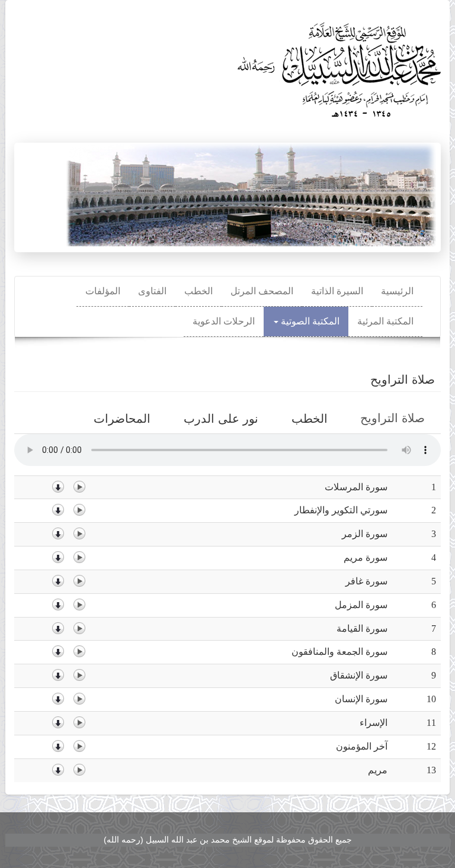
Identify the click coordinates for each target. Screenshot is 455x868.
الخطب (198, 291)
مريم (377, 770)
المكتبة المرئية (385, 321)
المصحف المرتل (261, 291)
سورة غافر (366, 581)
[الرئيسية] (337, 65)
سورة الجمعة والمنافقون (339, 652)
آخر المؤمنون (361, 746)
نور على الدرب (221, 418)
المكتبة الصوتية (308, 321)
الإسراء (373, 723)
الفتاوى (152, 291)
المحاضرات (122, 418)
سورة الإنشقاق (358, 675)
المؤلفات (102, 291)
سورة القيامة (362, 628)
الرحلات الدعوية (224, 321)
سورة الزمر (364, 534)
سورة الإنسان (361, 699)
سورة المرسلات (356, 487)
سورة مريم (365, 557)
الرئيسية (397, 291)
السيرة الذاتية (337, 291)
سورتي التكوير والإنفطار (340, 510)
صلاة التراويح (388, 422)
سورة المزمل (361, 605)
